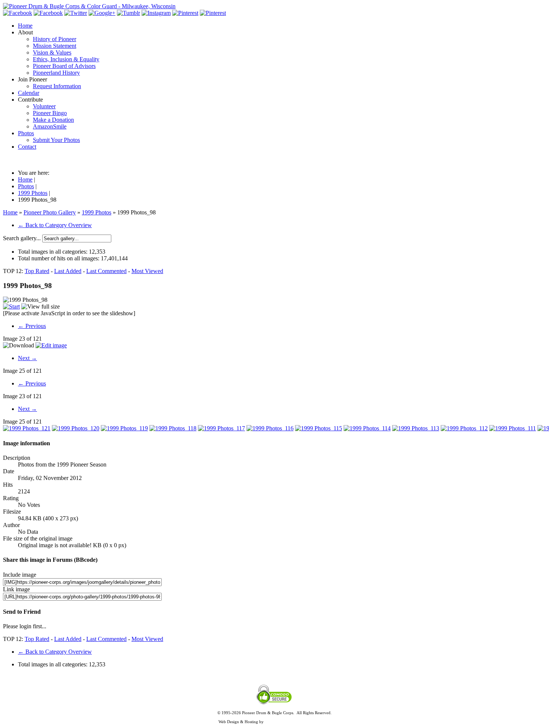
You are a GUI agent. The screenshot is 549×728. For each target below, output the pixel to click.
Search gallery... (22, 238)
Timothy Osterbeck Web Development (298, 721)
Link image (16, 589)
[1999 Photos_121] (26, 428)
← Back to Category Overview (55, 225)
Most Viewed (147, 271)
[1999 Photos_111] (512, 428)
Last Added (67, 271)
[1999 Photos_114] (367, 428)
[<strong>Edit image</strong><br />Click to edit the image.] (51, 345)
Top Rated (37, 271)
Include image (19, 574)
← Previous (32, 326)
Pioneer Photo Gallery (50, 212)
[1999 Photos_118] (172, 428)
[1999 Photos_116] (270, 428)
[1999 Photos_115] (318, 428)
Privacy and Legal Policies (274, 717)
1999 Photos (96, 212)
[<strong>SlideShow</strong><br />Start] (11, 306)
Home (10, 212)
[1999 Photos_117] (221, 428)
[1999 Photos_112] (464, 428)
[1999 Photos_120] (75, 428)
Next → (27, 358)
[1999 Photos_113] (415, 428)
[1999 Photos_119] (124, 428)
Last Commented (106, 271)
